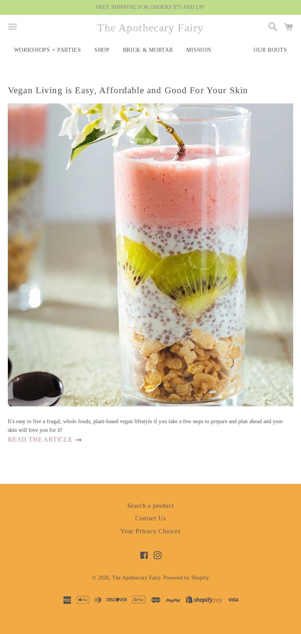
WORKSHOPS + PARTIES (47, 50)
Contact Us (150, 518)
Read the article (41, 439)
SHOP (102, 50)
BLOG (232, 50)
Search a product (150, 505)
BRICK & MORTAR (148, 50)
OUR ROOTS (270, 50)
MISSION (198, 50)
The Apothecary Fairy (150, 28)
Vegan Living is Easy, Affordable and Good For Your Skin (128, 90)
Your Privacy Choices (150, 531)
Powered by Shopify (186, 578)
